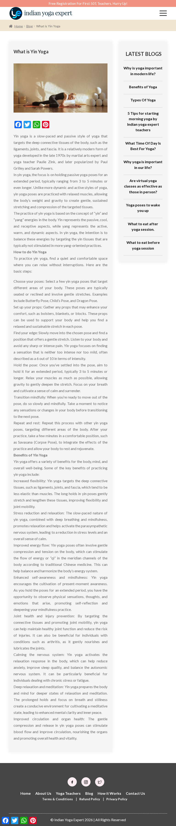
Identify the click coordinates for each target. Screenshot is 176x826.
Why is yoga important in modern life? (143, 71)
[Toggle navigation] (163, 13)
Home (18, 26)
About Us (43, 793)
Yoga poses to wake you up (143, 208)
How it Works (109, 793)
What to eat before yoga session (143, 245)
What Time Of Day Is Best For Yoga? (143, 146)
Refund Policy (89, 799)
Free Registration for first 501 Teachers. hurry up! (88, 3)
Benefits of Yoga (143, 87)
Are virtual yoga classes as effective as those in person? (143, 186)
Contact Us (135, 793)
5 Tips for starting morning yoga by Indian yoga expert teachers (143, 121)
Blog (29, 26)
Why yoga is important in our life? (143, 164)
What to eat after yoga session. (143, 226)
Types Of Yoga (143, 100)
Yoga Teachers (68, 793)
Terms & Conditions (57, 799)
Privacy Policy (116, 799)
